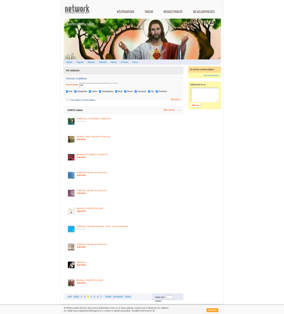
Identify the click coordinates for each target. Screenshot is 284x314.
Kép (70, 91)
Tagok (79, 62)
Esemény (163, 91)
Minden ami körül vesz (97, 172)
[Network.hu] (77, 11)
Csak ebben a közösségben (82, 100)
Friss (135, 62)
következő (118, 297)
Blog (120, 91)
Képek (91, 62)
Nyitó (69, 62)
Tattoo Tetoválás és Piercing (97, 137)
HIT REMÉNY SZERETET (99, 119)
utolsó (128, 297)
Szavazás (142, 91)
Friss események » (211, 75)
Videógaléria (107, 91)
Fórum (124, 62)
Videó (94, 91)
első (70, 297)
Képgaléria (82, 91)
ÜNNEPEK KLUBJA (94, 208)
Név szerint (169, 110)
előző (76, 297)
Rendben (212, 310)
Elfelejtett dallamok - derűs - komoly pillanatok (107, 226)
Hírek (114, 62)
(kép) (82, 119)
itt (153, 310)
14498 (108, 297)
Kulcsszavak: (72, 84)
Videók (103, 62)
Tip (152, 91)
